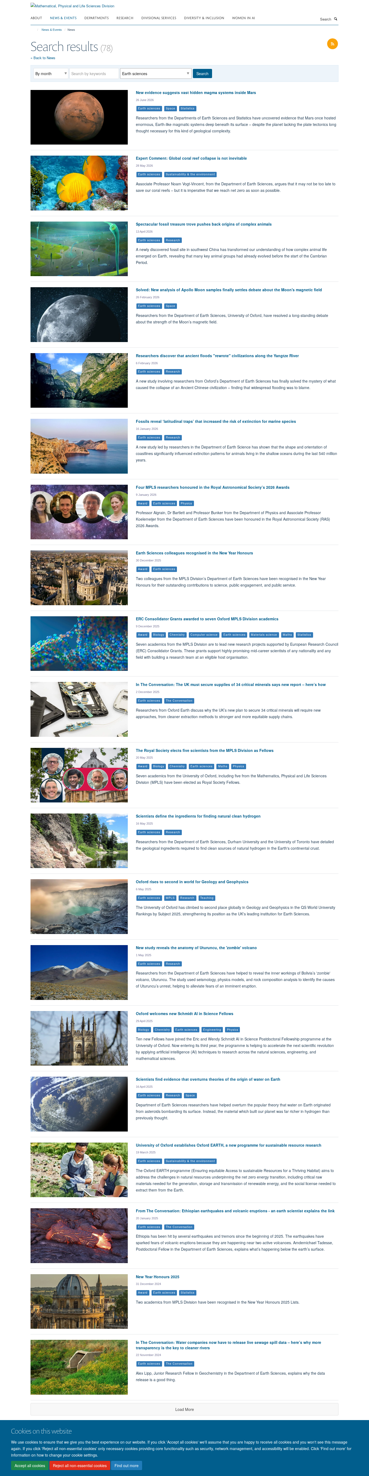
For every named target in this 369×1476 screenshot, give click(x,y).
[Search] (335, 19)
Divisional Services (158, 17)
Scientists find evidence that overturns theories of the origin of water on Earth (208, 1079)
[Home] (35, 30)
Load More (184, 1409)
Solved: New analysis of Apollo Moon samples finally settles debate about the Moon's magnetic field (229, 289)
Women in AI (243, 17)
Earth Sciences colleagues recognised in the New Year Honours (194, 552)
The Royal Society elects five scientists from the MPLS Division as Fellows (205, 750)
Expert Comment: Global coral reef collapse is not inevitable (191, 158)
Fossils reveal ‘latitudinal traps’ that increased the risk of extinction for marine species (216, 421)
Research (124, 17)
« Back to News (43, 57)
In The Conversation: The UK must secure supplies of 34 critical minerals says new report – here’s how (231, 684)
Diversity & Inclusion (204, 17)
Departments (96, 17)
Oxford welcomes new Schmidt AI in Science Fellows (184, 1013)
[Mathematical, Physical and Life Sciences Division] (72, 3)
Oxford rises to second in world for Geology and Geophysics (192, 881)
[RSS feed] (332, 43)
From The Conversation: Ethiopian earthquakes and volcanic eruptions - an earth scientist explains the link (235, 1210)
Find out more (127, 1465)
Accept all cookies (30, 1465)
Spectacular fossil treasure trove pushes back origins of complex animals (204, 224)
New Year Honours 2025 (157, 1276)
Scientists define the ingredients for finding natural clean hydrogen (198, 816)
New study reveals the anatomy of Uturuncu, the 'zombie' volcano (196, 947)
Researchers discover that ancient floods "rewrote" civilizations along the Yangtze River (217, 355)
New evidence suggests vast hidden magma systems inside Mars (196, 92)
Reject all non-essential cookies (80, 1465)
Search (202, 73)
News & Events (63, 17)
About (36, 17)
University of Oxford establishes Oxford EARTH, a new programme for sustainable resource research (228, 1145)
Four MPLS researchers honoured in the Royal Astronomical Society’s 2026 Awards (213, 487)
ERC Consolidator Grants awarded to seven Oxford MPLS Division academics (207, 618)
